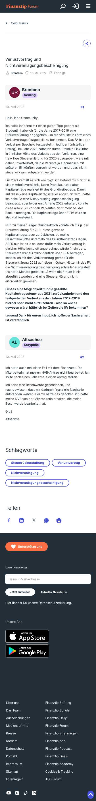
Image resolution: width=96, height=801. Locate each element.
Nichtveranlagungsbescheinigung (37, 483)
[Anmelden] (75, 6)
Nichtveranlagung (25, 473)
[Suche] (63, 6)
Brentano (17, 73)
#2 (82, 357)
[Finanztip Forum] (22, 6)
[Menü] (88, 6)
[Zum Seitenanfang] (91, 795)
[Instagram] (17, 793)
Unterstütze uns (30, 546)
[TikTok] (25, 793)
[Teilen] (87, 43)
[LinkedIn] (34, 793)
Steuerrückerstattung (27, 462)
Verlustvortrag (69, 462)
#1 (82, 107)
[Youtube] (8, 793)
